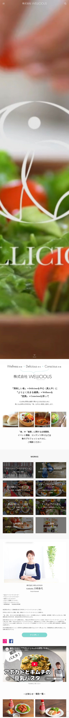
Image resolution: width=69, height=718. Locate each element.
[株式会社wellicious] (34, 3)
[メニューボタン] (3, 3)
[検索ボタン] (65, 3)
